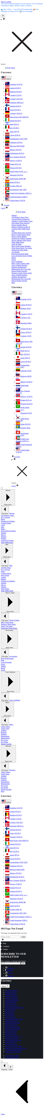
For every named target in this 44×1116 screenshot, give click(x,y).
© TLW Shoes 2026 (12, 1056)
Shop (5, 943)
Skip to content (6, 2)
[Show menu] (3, 16)
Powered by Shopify (12, 1057)
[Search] (3, 939)
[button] (22, 222)
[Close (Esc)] (2, 1061)
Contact (5, 949)
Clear (23, 937)
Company (6, 946)
